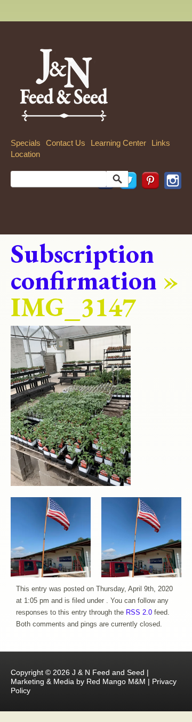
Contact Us (65, 142)
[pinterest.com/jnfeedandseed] (148, 203)
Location (25, 154)
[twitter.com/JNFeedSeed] (125, 203)
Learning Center (118, 142)
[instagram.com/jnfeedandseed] (170, 203)
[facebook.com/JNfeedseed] (103, 203)
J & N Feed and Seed (108, 672)
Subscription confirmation (84, 266)
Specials (26, 142)
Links (160, 142)
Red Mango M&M (116, 681)
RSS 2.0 (139, 612)
